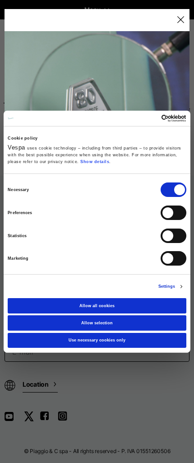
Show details (94, 161)
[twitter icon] (32, 419)
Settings (167, 286)
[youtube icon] (14, 419)
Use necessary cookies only (97, 340)
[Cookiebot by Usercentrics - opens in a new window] (146, 118)
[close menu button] (180, 20)
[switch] (173, 213)
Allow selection (97, 323)
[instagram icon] (66, 419)
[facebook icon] (49, 419)
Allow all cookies (97, 306)
